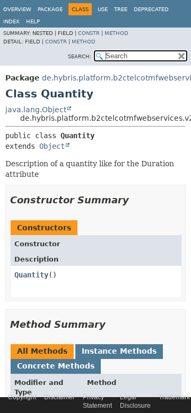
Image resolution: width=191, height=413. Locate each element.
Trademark (174, 397)
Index (11, 21)
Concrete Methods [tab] (55, 366)
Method (116, 33)
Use (103, 9)
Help (33, 21)
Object (52, 146)
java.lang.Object (35, 109)
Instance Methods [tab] (119, 351)
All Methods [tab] (42, 351)
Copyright (22, 397)
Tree (120, 9)
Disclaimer (59, 397)
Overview (17, 9)
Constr (89, 33)
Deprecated (151, 9)
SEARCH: (79, 56)
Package (50, 9)
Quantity (31, 275)
